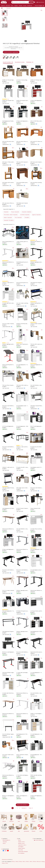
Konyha (24, 5)
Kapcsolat (5, 841)
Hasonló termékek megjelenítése (11, 52)
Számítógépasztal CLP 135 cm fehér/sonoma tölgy (26, 734)
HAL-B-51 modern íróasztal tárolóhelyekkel (11, 323)
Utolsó (30, 808)
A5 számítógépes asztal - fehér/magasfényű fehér (26, 405)
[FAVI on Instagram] (5, 850)
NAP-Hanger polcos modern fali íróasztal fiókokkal (26, 487)
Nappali (11, 831)
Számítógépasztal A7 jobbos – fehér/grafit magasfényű (13, 121)
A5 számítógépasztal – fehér (22, 426)
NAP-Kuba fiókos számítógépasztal (37, 182)
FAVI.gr (3, 863)
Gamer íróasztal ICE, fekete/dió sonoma (24, 754)
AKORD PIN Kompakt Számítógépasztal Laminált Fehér (27, 100)
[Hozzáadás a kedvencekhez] (42, 86)
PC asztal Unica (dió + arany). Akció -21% (24, 467)
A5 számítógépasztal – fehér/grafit (37, 754)
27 (13, 127)
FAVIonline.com (5, 859)
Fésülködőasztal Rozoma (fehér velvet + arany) (26, 262)
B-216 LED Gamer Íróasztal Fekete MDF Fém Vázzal (27, 508)
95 (13, 227)
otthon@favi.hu (7, 840)
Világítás (16, 5)
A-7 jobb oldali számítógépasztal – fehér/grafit (26, 672)
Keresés (31, 2)
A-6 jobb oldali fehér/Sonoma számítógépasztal (12, 693)
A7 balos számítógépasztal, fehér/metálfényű (11, 549)
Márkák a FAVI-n (21, 843)
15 (27, 65)
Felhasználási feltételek (23, 851)
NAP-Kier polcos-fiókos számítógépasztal (25, 141)
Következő (24, 808)
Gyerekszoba (26, 831)
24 (27, 227)
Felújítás (20, 5)
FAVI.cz (13, 861)
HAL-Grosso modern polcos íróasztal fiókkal (11, 754)
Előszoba (33, 831)
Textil (12, 5)
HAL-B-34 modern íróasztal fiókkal (9, 590)
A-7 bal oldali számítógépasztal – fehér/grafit (25, 775)
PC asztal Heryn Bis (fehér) (35, 446)
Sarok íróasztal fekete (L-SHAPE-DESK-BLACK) (12, 241)
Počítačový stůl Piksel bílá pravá (23, 323)
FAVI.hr (27, 861)
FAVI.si (6, 863)
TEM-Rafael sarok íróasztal (22, 203)
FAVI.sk (17, 861)
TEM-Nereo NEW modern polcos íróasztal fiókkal (26, 385)
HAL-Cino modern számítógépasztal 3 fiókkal (25, 303)
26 (27, 188)
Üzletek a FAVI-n (21, 841)
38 (13, 740)
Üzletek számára (21, 848)
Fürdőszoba (29, 5)
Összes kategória (38, 5)
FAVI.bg (43, 861)
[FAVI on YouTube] (8, 850)
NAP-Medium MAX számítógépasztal (9, 182)
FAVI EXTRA (20, 849)
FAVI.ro (24, 861)
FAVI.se (34, 861)
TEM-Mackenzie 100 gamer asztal (37, 282)
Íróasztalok (8, 8)
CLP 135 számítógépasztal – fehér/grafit (10, 426)
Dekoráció (8, 5)
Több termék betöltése (22, 804)
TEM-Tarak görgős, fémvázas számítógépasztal (12, 487)
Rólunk (19, 840)
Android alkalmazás (39, 840)
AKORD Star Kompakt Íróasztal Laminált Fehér (11, 100)
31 (13, 147)
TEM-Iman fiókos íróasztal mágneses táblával (11, 385)
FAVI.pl (20, 861)
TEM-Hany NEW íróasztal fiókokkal (23, 162)
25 (27, 247)
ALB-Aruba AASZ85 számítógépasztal (24, 182)
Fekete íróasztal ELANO (35, 508)
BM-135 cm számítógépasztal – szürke (10, 652)
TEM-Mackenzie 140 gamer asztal (9, 631)
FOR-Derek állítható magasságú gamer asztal (11, 672)
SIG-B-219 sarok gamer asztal (22, 282)
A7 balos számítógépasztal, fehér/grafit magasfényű (27, 121)
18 (13, 86)
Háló (19, 831)
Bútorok (3, 5)
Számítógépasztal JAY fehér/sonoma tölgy (11, 508)
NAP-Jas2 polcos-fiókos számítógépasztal (11, 203)
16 (41, 168)
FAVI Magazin (20, 846)
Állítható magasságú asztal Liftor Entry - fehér (12, 344)
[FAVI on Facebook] (3, 850)
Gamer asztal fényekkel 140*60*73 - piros (11, 364)
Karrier (4, 843)
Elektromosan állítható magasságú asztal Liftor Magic (13, 528)
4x (36, 260)
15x (36, 240)
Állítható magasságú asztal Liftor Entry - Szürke (26, 631)
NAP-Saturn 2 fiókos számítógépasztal (10, 162)
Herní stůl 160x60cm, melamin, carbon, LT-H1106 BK (27, 528)
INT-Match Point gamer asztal (22, 611)
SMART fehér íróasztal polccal (22, 344)
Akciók (41, 831)
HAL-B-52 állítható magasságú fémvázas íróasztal (12, 734)
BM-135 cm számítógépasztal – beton (10, 795)
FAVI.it (31, 861)
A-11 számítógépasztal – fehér (22, 364)
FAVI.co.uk (39, 861)
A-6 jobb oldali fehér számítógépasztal (10, 303)
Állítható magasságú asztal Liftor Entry (24, 590)
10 (27, 127)
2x (36, 301)
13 (13, 288)
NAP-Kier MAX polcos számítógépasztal (10, 141)
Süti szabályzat (21, 853)
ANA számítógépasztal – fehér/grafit (9, 611)
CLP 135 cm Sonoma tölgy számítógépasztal (25, 80)
